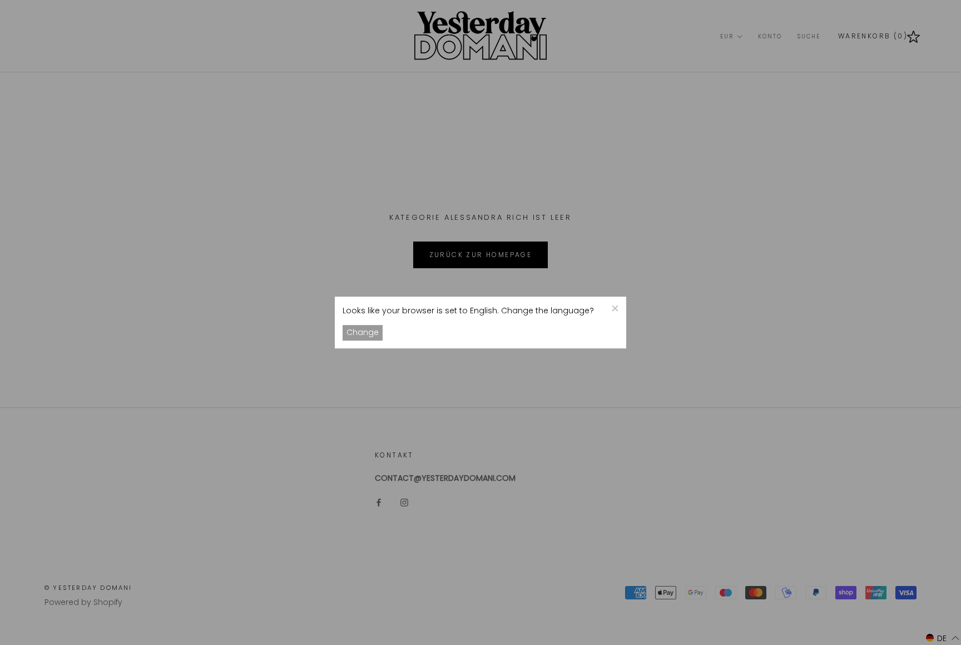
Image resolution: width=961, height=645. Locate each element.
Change (362, 332)
